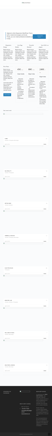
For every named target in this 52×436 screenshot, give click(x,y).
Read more (7, 94)
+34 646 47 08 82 (25, 408)
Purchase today (40, 36)
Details (45, 144)
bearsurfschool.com (26, 413)
